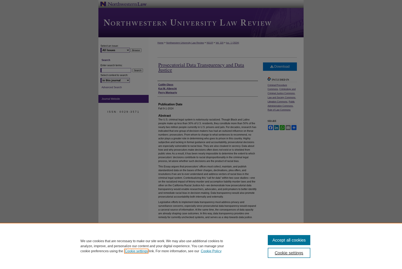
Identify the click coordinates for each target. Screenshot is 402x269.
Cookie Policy (211, 251)
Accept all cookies (289, 240)
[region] (201, 246)
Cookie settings (136, 251)
